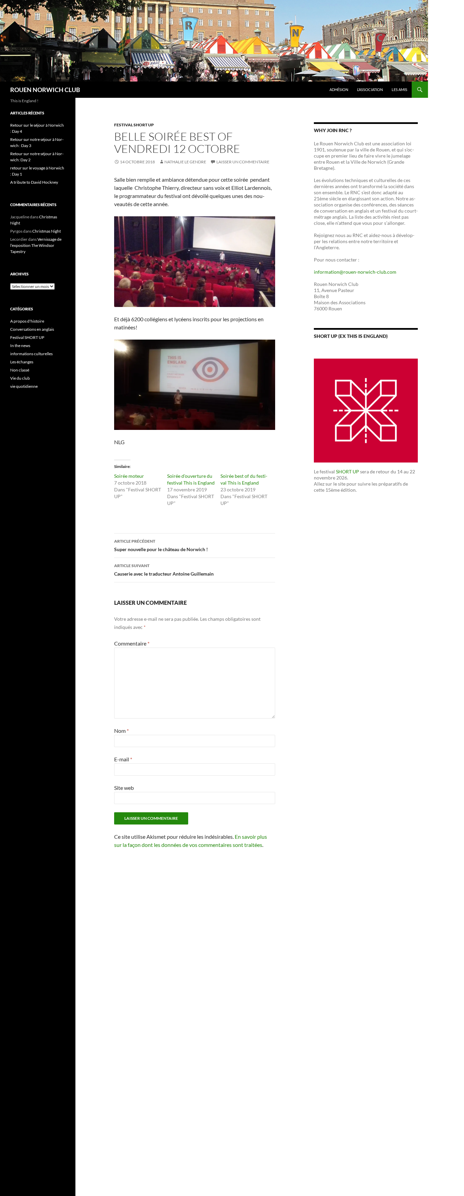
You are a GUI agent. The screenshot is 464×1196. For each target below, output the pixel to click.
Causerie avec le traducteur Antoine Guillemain (164, 570)
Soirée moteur (129, 476)
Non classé (19, 370)
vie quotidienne (24, 386)
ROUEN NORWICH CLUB (45, 89)
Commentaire (131, 643)
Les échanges (21, 361)
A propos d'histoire (27, 321)
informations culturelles (31, 353)
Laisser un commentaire (242, 161)
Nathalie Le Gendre (185, 161)
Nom (121, 730)
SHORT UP (347, 471)
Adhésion (338, 89)
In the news (20, 345)
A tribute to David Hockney (34, 182)
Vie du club (20, 378)
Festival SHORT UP (134, 124)
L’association (370, 89)
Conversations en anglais (32, 329)
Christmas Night (46, 231)
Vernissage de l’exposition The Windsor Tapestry (35, 245)
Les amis (399, 89)
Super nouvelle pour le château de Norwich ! (161, 545)
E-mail (123, 759)
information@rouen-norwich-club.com (355, 272)
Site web (124, 787)
